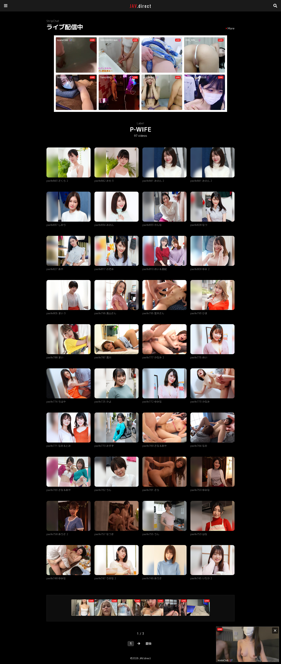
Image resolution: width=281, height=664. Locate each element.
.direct (141, 5)
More (231, 28)
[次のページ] (139, 643)
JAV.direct (145, 658)
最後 (148, 643)
